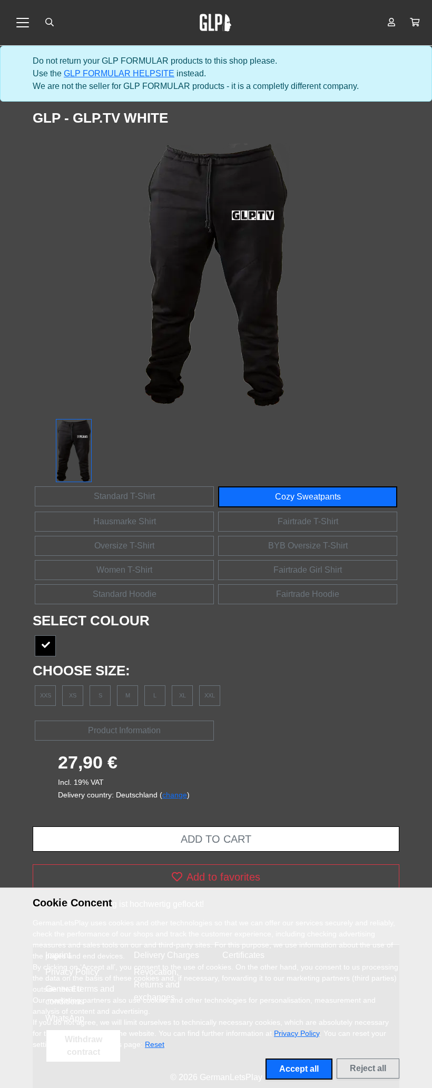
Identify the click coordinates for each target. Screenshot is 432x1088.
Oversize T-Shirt (124, 545)
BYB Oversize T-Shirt (308, 545)
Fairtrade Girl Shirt (307, 569)
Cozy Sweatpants (308, 496)
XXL (209, 695)
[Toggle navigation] (22, 23)
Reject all (368, 1068)
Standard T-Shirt (124, 496)
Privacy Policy (296, 1033)
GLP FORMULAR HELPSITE (119, 73)
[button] (415, 22)
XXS (45, 695)
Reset (154, 1044)
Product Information (124, 730)
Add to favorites (223, 877)
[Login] (391, 22)
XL (182, 695)
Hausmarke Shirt (124, 521)
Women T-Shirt (124, 569)
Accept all (299, 1068)
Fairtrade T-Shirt (308, 521)
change (174, 795)
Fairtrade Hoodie (307, 594)
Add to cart (216, 839)
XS (72, 695)
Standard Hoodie (124, 594)
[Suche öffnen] (49, 23)
